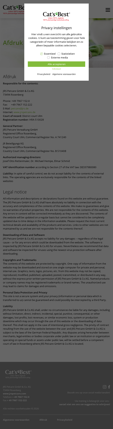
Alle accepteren (56, 64)
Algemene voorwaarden (64, 74)
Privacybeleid (43, 74)
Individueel (56, 69)
